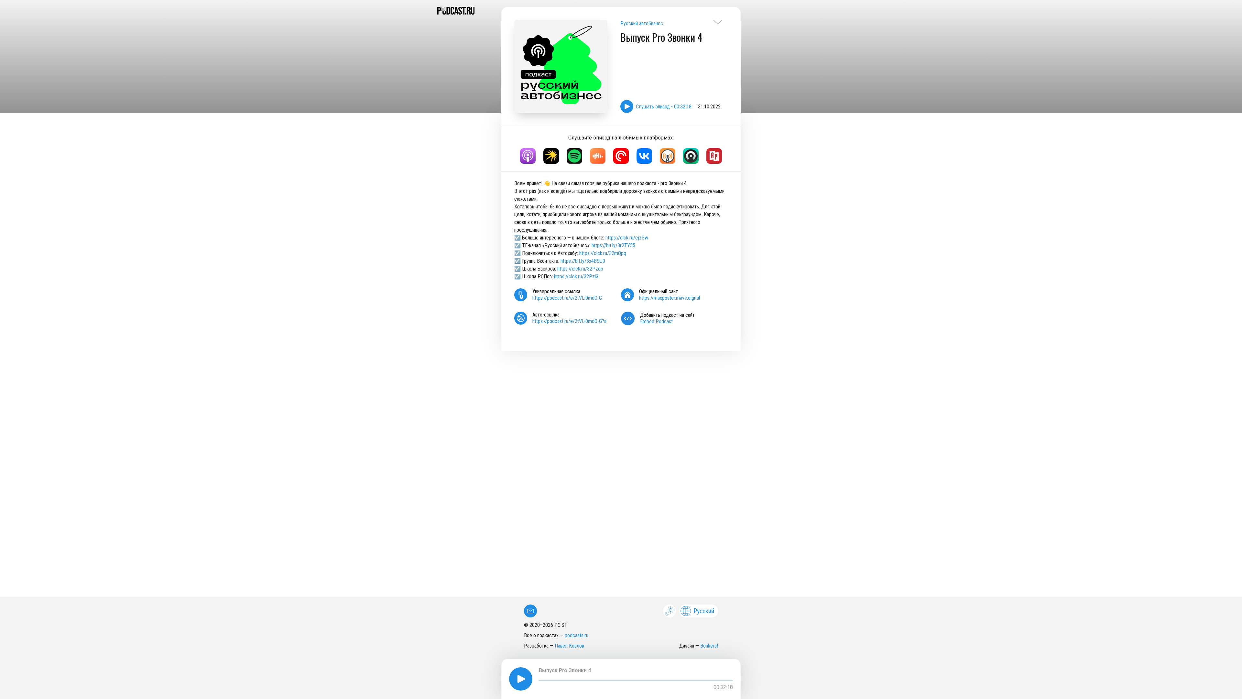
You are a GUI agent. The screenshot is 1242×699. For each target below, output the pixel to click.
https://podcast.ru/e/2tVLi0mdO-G (567, 298)
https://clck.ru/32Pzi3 (576, 276)
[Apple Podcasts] (528, 156)
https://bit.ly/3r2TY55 (613, 245)
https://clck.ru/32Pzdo (580, 269)
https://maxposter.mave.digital (669, 298)
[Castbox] (597, 156)
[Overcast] (667, 156)
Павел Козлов (569, 646)
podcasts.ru (576, 635)
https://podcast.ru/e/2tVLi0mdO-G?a (569, 321)
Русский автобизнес (641, 23)
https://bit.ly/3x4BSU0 (583, 261)
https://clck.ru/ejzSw (626, 238)
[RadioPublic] (714, 156)
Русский (703, 611)
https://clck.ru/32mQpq (602, 253)
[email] (530, 611)
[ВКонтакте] (644, 156)
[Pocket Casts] (621, 156)
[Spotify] (574, 156)
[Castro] (691, 156)
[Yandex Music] (551, 156)
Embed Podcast (656, 321)
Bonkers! (709, 646)
